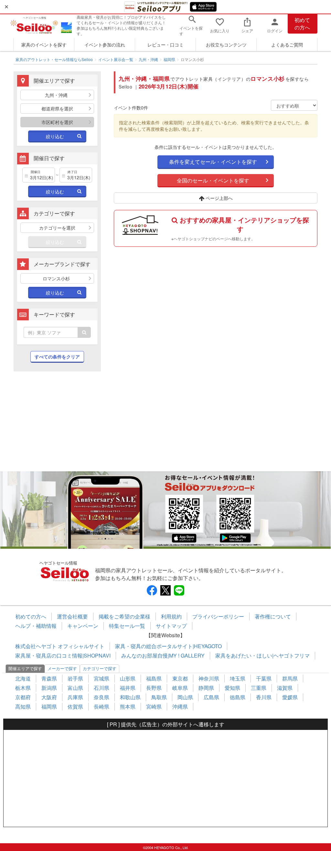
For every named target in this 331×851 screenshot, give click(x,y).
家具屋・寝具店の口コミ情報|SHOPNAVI (63, 655)
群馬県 (290, 678)
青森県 (49, 678)
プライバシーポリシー (218, 616)
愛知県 (232, 687)
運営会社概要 (72, 616)
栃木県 (23, 687)
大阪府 (49, 697)
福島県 (154, 678)
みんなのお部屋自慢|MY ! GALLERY (163, 655)
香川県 (264, 697)
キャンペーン (82, 625)
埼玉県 (237, 678)
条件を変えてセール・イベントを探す (213, 161)
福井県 (127, 687)
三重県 (258, 687)
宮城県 (101, 678)
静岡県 (206, 687)
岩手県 (75, 678)
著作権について (273, 616)
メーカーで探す (62, 668)
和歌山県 (130, 697)
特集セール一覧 (127, 625)
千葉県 (264, 678)
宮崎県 (154, 706)
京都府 (23, 697)
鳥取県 (159, 697)
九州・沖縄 (148, 59)
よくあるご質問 (287, 44)
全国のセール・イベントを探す (213, 180)
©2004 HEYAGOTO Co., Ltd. (165, 847)
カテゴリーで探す (99, 668)
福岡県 (169, 59)
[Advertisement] (57, 424)
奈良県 (101, 697)
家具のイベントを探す (44, 44)
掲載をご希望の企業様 (124, 616)
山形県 (127, 678)
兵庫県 (75, 697)
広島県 (211, 697)
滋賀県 (285, 687)
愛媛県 (290, 697)
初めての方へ (302, 23)
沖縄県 (180, 706)
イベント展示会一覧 (115, 59)
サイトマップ (171, 625)
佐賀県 (75, 706)
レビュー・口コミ (165, 44)
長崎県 (101, 706)
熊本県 (127, 706)
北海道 (23, 678)
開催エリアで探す (25, 668)
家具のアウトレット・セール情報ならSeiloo (54, 59)
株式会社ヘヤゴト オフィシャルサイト (59, 646)
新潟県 (49, 687)
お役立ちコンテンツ (226, 44)
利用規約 (171, 616)
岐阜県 (180, 687)
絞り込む (55, 136)
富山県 (75, 687)
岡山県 (185, 697)
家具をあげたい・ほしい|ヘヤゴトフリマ (262, 655)
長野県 (154, 687)
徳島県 (237, 697)
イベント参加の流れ (104, 44)
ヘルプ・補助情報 (36, 625)
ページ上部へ (218, 198)
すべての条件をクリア (57, 356)
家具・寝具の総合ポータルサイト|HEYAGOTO (168, 646)
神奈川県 (208, 678)
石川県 (101, 687)
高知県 (23, 706)
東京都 (180, 678)
